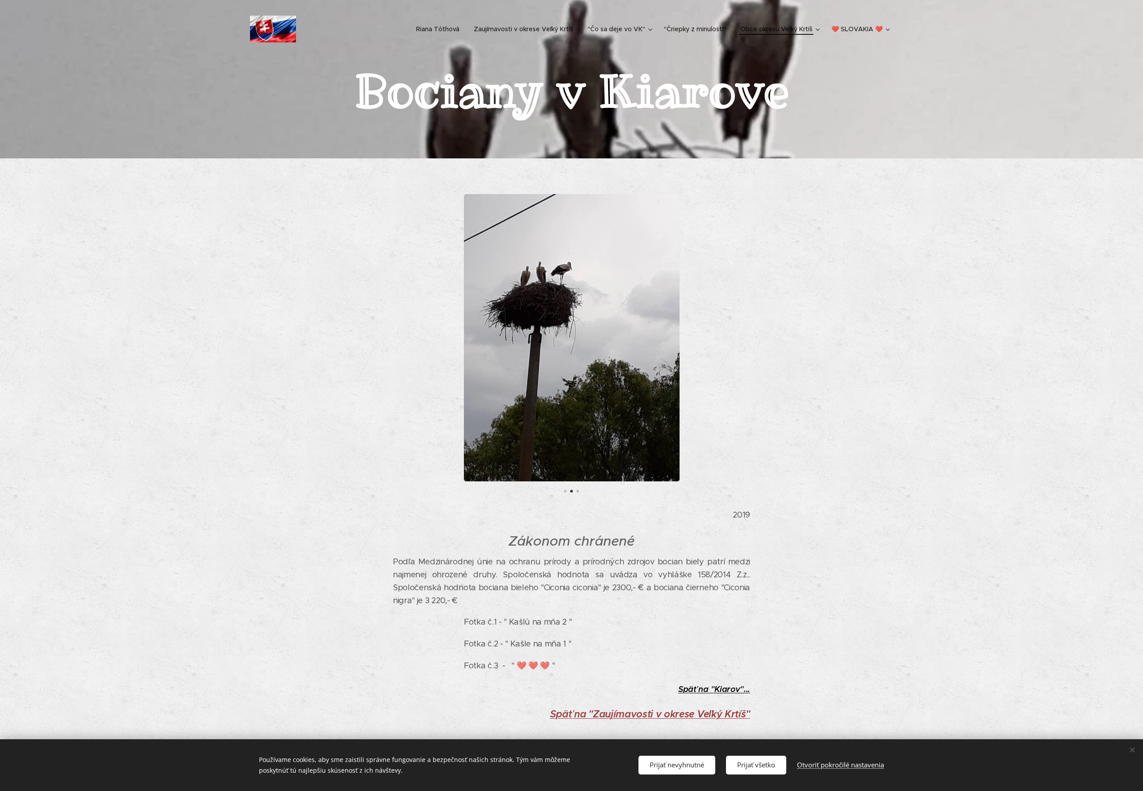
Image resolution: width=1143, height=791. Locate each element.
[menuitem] (440, 29)
